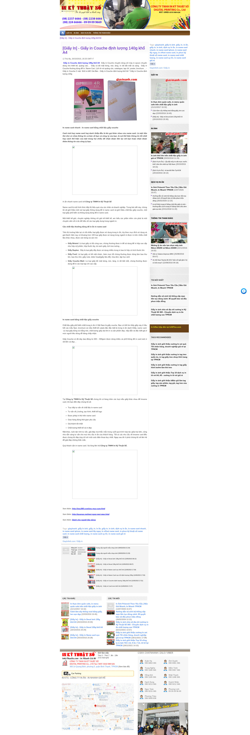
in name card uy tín (99, 534)
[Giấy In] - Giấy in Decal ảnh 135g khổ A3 (110, 559)
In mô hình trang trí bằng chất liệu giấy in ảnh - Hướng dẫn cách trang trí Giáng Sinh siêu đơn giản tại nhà (170, 206)
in (94, 529)
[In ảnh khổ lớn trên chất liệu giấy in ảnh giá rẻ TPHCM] (169, 146)
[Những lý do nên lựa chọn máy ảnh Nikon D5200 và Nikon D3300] (169, 235)
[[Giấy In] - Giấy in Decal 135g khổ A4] (65, 630)
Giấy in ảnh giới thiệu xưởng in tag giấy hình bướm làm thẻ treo (169, 366)
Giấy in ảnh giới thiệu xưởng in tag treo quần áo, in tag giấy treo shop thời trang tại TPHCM (169, 357)
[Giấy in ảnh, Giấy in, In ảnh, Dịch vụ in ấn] (125, 14)
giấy (91, 529)
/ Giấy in (79, 541)
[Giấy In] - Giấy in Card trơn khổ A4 (108, 586)
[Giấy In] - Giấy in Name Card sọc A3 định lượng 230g (114, 575)
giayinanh (72, 529)
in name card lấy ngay (91, 531)
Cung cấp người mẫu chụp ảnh (107, 548)
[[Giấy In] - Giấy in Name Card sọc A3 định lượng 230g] (91, 577)
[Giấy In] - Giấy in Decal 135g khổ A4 (108, 564)
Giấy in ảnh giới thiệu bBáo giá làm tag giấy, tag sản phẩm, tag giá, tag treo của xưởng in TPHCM (169, 383)
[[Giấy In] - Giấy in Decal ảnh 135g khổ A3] (65, 622)
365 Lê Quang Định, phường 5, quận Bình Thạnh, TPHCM (94, 666)
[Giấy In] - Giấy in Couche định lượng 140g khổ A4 (80, 38)
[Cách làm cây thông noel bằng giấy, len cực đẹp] (65, 613)
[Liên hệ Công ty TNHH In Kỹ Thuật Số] (105, 290)
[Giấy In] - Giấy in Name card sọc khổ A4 (110, 569)
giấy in (105, 529)
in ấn (98, 529)
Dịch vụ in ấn (157, 182)
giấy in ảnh (83, 529)
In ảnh (154, 128)
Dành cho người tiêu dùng (84, 520)
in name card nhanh (137, 529)
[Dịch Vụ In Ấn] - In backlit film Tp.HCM (167, 170)
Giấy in (65, 537)
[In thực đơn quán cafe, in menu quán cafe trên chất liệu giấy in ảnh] (65, 606)
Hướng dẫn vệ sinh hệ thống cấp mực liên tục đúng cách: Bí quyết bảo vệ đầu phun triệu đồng (131, 614)
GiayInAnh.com (69, 541)
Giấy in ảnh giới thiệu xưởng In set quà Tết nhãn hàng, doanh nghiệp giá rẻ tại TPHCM (131, 635)
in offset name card (110, 531)
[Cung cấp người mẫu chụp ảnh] (91, 549)
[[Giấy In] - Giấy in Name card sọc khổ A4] (91, 572)
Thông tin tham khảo (162, 218)
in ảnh (111, 529)
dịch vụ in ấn (121, 529)
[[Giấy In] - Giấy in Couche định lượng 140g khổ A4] (91, 582)
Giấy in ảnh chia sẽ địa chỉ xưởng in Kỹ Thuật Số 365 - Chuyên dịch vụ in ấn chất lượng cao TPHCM (132, 624)
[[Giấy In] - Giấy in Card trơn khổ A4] (91, 588)
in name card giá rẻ (117, 534)
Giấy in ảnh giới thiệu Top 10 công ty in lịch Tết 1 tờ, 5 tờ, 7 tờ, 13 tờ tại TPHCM (132, 643)
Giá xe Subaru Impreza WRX (163, 254)
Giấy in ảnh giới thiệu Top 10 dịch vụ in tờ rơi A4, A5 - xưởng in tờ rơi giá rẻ (168, 374)
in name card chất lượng (78, 534)
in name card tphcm (71, 531)
